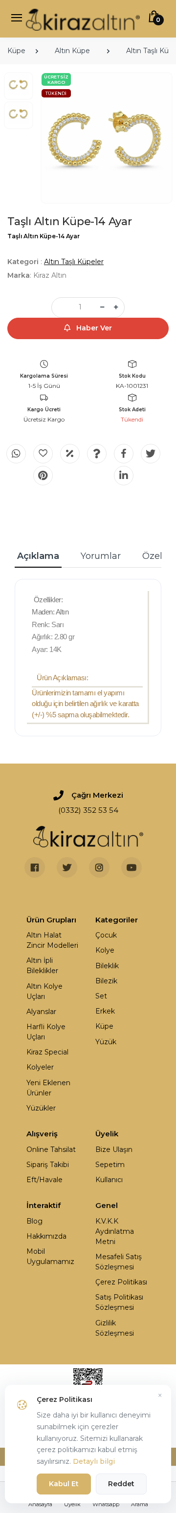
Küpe (16, 50)
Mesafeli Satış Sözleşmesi (118, 1261)
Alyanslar (41, 1011)
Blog (34, 1221)
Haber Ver (93, 328)
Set (101, 996)
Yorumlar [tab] (101, 556)
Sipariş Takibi (47, 1164)
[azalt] (102, 307)
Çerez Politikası (121, 1282)
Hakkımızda (46, 1236)
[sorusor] (97, 453)
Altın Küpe (72, 50)
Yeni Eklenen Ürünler (48, 1087)
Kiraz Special (47, 1052)
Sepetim (110, 1164)
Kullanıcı (109, 1179)
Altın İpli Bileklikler (42, 965)
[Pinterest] (43, 475)
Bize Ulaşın (113, 1149)
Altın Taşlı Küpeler (74, 261)
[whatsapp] (16, 453)
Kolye (104, 950)
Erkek (105, 1011)
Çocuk (106, 935)
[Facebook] (123, 453)
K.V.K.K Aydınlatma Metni (114, 1231)
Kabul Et (64, 1483)
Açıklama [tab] (38, 556)
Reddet (121, 1483)
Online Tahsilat (51, 1149)
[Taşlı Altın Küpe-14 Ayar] (107, 138)
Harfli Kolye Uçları (46, 1031)
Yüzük (105, 1041)
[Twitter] (150, 453)
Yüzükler (41, 1108)
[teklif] (70, 453)
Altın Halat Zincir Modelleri (52, 940)
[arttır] (116, 307)
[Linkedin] (123, 475)
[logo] (83, 19)
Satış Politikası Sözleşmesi (119, 1302)
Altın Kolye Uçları (44, 991)
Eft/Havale (44, 1179)
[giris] (43, 453)
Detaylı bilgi (94, 1461)
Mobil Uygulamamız (50, 1256)
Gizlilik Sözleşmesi (114, 1328)
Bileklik (107, 965)
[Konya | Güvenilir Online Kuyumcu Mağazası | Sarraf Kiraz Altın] (88, 836)
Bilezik (106, 981)
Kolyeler (40, 1067)
